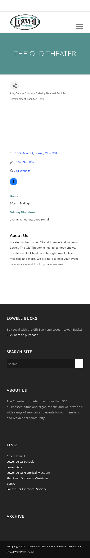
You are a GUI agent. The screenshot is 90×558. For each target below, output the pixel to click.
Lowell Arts (14, 467)
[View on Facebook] (13, 184)
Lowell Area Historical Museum (28, 473)
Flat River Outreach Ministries (28, 478)
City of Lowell (16, 456)
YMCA (11, 484)
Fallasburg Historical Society (26, 489)
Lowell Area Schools (20, 462)
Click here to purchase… (23, 335)
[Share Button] (14, 86)
